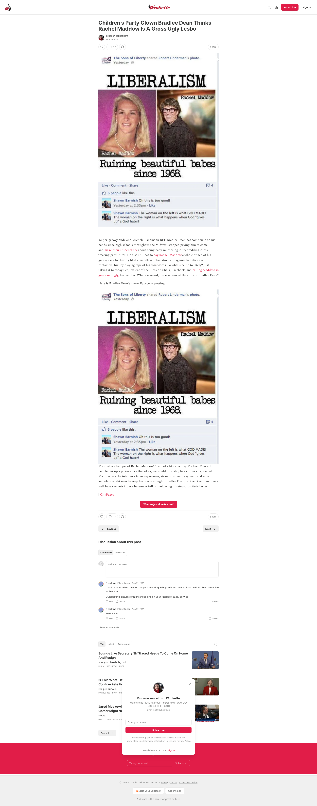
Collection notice (188, 782)
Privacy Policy (183, 740)
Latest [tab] (110, 644)
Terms (173, 782)
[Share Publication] (276, 7)
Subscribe (290, 7)
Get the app (174, 790)
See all (105, 733)
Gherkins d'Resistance (118, 583)
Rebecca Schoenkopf (117, 36)
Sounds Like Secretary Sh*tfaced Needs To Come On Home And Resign (143, 656)
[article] (158, 662)
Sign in (306, 7)
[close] (190, 683)
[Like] (101, 47)
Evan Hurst (118, 666)
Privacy (164, 782)
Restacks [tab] (120, 552)
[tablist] (112, 552)
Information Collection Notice (157, 740)
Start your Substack (150, 790)
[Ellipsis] (217, 583)
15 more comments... (109, 627)
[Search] (269, 7)
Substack (142, 799)
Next (208, 528)
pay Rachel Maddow (167, 255)
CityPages (107, 494)
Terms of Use (174, 737)
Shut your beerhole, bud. (112, 662)
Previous (111, 528)
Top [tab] (102, 644)
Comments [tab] (106, 552)
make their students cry (120, 250)
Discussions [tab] (124, 644)
